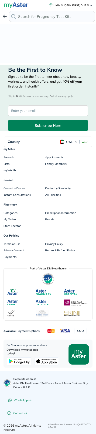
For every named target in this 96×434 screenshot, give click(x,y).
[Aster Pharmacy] (43, 292)
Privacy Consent (13, 250)
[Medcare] (76, 303)
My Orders (10, 219)
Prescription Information (60, 213)
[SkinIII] (72, 313)
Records (8, 157)
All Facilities (53, 195)
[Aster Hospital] (70, 292)
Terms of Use (12, 244)
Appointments (54, 157)
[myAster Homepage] (79, 354)
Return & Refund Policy (60, 250)
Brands (49, 219)
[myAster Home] (7, 383)
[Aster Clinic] (12, 302)
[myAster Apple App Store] (46, 361)
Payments (10, 257)
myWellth (9, 170)
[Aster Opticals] (42, 302)
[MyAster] (12, 292)
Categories (10, 213)
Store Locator (12, 226)
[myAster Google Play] (19, 361)
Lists (6, 163)
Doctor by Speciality (58, 188)
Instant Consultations (17, 195)
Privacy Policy (54, 244)
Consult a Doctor (14, 188)
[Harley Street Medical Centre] (42, 313)
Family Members (56, 163)
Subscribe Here (48, 125)
